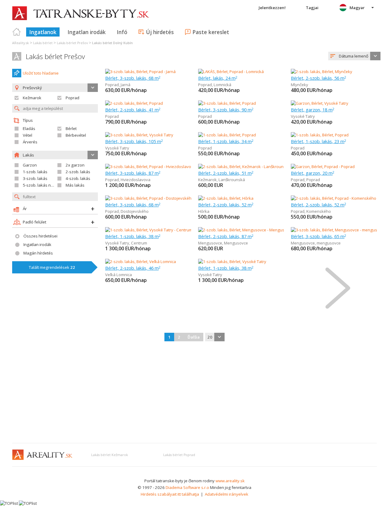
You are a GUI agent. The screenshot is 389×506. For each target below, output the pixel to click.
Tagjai (312, 7)
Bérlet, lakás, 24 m (217, 78)
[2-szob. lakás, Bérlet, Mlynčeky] (321, 71)
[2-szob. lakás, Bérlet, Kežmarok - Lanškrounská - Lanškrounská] (256, 166)
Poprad (72, 97)
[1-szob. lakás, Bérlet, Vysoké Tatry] (232, 261)
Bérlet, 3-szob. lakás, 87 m (132, 173)
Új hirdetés (160, 32)
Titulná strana (16, 32)
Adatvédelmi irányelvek (226, 494)
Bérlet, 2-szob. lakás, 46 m (132, 268)
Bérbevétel (76, 135)
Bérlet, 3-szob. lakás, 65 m (318, 236)
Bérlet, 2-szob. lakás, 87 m (225, 236)
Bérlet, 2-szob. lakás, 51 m (225, 173)
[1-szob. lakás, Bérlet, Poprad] (227, 135)
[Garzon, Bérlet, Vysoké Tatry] (319, 103)
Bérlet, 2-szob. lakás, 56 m (318, 78)
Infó (122, 32)
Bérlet (71, 128)
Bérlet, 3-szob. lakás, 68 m (132, 78)
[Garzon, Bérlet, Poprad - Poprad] (323, 166)
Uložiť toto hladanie (41, 73)
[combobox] (354, 56)
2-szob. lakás (78, 171)
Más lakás (75, 185)
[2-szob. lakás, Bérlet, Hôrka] (225, 198)
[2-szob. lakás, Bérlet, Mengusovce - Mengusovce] (243, 230)
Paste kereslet (210, 32)
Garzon (30, 165)
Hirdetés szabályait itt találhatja (170, 494)
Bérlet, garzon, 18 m (312, 110)
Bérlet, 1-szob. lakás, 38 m (132, 236)
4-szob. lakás (78, 178)
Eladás (29, 128)
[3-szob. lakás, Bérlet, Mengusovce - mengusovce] (336, 230)
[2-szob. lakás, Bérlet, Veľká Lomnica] (140, 261)
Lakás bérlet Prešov (55, 56)
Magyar (357, 7)
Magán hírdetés (38, 253)
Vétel (27, 135)
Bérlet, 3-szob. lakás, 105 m (134, 141)
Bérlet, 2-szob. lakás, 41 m (132, 110)
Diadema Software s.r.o (187, 487)
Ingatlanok (43, 32)
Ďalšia (194, 337)
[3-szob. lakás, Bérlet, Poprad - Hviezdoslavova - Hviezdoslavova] (164, 166)
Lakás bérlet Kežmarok (109, 455)
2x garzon (75, 165)
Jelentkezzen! (272, 7)
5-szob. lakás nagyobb (44, 185)
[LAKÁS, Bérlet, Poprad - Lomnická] (231, 71)
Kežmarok (32, 97)
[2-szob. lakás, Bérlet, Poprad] (134, 103)
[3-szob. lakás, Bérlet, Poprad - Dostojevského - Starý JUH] (157, 198)
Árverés (30, 142)
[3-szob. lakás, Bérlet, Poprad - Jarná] (140, 71)
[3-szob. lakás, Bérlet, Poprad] (227, 103)
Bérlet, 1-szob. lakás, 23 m (318, 141)
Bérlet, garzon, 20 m (312, 173)
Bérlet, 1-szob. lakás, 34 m (225, 141)
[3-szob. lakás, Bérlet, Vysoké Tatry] (139, 135)
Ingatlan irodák (86, 32)
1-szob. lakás (35, 171)
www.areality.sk (230, 480)
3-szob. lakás (35, 178)
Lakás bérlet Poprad (179, 455)
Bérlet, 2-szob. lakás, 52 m (225, 205)
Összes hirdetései (40, 236)
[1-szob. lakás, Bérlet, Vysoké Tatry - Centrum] (148, 230)
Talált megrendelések (52, 267)
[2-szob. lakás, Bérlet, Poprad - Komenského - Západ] (339, 198)
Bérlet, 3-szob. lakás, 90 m (225, 110)
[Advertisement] (194, 392)
